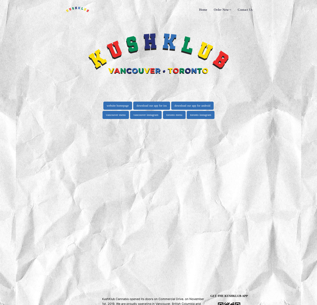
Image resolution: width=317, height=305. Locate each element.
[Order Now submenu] (230, 10)
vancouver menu (116, 114)
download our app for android (192, 105)
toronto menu (174, 114)
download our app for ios (152, 105)
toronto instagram (200, 114)
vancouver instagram (145, 114)
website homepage (118, 105)
